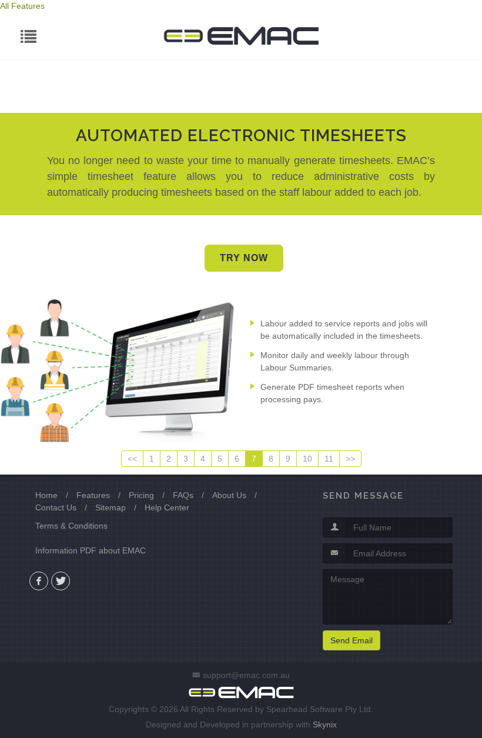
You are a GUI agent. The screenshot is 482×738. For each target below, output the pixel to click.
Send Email (351, 640)
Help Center (167, 507)
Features (93, 495)
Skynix (325, 724)
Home (46, 495)
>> (350, 458)
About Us (229, 495)
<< (132, 458)
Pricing (141, 495)
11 (328, 458)
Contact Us (55, 507)
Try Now (244, 258)
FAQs (183, 495)
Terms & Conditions (71, 525)
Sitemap (110, 507)
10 (307, 458)
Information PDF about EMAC (90, 550)
